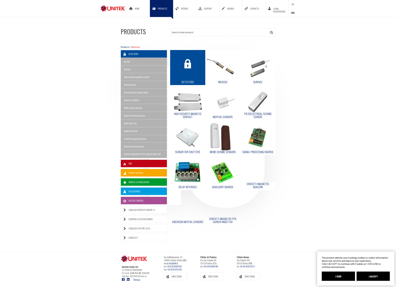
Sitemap (136, 279)
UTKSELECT (133, 237)
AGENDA (230, 8)
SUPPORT (208, 8)
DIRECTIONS (177, 276)
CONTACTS (254, 8)
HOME (137, 8)
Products (125, 47)
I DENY (338, 276)
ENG (293, 12)
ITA (293, 4)
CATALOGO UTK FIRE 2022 (139, 228)
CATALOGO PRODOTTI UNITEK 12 (142, 210)
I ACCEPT (373, 276)
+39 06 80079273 (247, 266)
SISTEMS (184, 8)
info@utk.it (173, 263)
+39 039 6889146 (174, 266)
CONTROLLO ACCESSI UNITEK (141, 219)
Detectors (135, 47)
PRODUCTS (162, 8)
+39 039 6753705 (174, 269)
